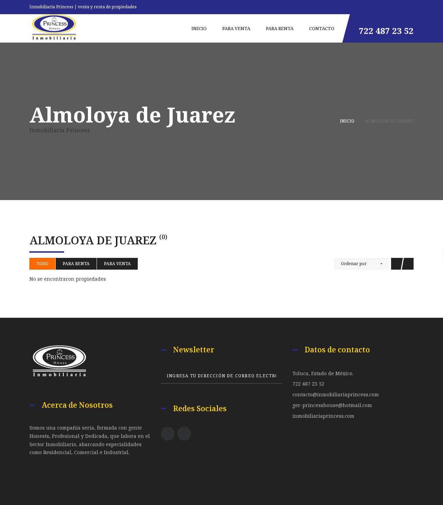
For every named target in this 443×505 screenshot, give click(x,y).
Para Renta (76, 264)
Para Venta (117, 264)
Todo (42, 264)
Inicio (347, 121)
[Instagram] (184, 434)
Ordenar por (354, 264)
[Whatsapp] (412, 5)
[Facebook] (168, 434)
